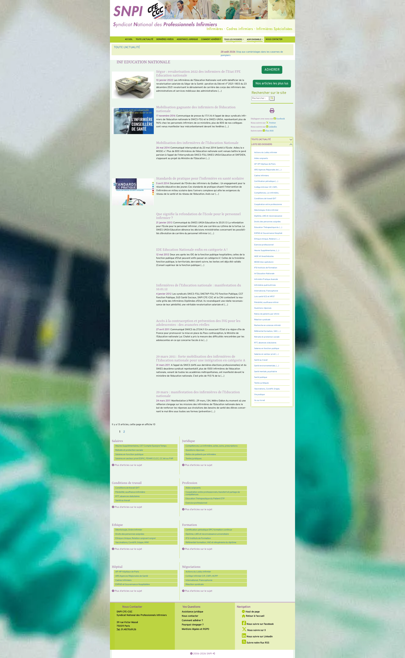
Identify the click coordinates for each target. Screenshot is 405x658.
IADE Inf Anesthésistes (264, 256)
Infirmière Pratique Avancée (266, 279)
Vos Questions (191, 607)
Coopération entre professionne (268, 204)
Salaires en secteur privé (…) (266, 354)
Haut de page (252, 611)
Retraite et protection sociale (129, 450)
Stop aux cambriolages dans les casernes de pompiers (158, 52)
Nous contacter (274, 39)
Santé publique (260, 377)
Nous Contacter (132, 607)
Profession (189, 483)
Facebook (280, 119)
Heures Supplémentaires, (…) (266, 250)
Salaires (117, 441)
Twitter (272, 123)
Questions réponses (195, 450)
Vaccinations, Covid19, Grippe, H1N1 (132, 542)
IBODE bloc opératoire (263, 262)
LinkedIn (272, 127)
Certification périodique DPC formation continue (209, 530)
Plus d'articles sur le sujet (128, 465)
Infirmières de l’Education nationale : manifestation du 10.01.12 (198, 287)
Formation (189, 525)
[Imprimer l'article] (272, 111)
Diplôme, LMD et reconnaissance (268, 216)
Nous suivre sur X (256, 630)
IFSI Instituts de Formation (198, 538)
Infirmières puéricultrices (265, 285)
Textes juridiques (194, 458)
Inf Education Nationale (264, 273)
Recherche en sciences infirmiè (267, 325)
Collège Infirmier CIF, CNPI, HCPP (202, 576)
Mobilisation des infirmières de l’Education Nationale (197, 143)
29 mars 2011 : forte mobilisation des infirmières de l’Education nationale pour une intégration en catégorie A (200, 358)
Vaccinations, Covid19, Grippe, (267, 389)
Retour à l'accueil (254, 616)
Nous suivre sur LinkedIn (259, 636)
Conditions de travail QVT (127, 488)
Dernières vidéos (165, 39)
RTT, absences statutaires (127, 496)
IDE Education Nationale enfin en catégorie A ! (191, 250)
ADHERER (272, 70)
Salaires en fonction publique (129, 454)
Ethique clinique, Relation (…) (267, 239)
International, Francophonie (199, 580)
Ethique (117, 525)
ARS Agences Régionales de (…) (267, 170)
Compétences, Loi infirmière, (266, 193)
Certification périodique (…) (266, 181)
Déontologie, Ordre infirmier (128, 530)
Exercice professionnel (196, 503)
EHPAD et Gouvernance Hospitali (268, 233)
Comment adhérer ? (192, 620)
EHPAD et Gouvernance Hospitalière (132, 584)
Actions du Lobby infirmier (198, 571)
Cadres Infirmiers (123, 580)
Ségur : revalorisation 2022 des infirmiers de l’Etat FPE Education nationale (198, 74)
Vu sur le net (259, 400)
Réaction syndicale (195, 584)
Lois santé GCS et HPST (264, 296)
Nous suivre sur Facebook (260, 624)
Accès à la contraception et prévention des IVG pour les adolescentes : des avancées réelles (198, 323)
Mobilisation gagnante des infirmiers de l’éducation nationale (196, 109)
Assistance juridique (187, 39)
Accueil (129, 39)
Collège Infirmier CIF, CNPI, (265, 187)
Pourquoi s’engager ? (193, 624)
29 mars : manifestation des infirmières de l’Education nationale (198, 394)
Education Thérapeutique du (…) (268, 227)
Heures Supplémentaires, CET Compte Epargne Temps (140, 446)
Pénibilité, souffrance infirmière (130, 492)
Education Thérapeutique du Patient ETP (205, 498)
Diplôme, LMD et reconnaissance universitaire (207, 534)
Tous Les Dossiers (233, 39)
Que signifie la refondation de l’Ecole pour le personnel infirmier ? (198, 216)
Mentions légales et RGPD (195, 629)
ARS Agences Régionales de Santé (131, 576)
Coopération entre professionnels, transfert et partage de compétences (213, 493)
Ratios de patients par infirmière (201, 454)
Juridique (188, 441)
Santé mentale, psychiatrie (265, 371)
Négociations (191, 567)
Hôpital (117, 567)
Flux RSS (269, 131)
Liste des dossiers (261, 144)
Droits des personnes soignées (129, 534)
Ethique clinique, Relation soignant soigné (135, 538)
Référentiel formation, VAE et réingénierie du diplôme (211, 542)
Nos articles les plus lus (271, 84)
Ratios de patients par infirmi (266, 314)
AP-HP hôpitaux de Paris (127, 571)
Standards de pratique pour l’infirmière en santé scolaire (200, 179)
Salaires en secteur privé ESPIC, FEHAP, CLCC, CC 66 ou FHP (144, 458)
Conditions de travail (127, 483)
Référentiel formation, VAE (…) (267, 331)
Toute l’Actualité (144, 39)
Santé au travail (122, 500)
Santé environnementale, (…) (266, 366)
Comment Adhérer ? (211, 39)
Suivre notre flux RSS (257, 642)
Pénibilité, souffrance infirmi (266, 302)
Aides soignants (193, 488)
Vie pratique (259, 394)
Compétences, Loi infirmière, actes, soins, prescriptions (211, 446)
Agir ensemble (254, 39)
